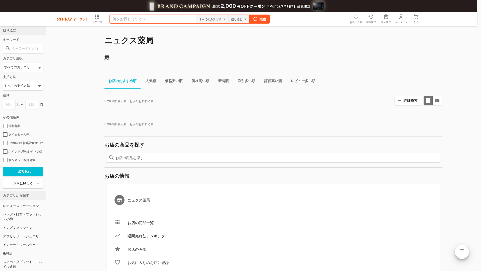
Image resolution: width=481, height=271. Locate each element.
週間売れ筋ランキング (146, 236)
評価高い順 (273, 81)
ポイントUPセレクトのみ (26, 151)
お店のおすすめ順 (122, 81)
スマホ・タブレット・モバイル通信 (22, 264)
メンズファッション (17, 228)
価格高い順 (200, 81)
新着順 (223, 81)
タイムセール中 (19, 134)
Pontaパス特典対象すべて (26, 143)
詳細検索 (411, 100)
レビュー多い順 (303, 81)
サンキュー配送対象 (22, 160)
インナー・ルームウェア (21, 245)
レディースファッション (21, 206)
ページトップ (462, 252)
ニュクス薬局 (139, 200)
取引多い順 (246, 81)
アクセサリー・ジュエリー (22, 236)
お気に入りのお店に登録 (148, 262)
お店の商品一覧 (141, 223)
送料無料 (15, 126)
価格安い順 (174, 81)
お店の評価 (137, 249)
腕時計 (8, 253)
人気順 (151, 81)
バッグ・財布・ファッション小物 (22, 217)
